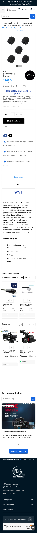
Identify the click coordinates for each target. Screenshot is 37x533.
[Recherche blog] (33, 399)
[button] (18, 444)
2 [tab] (18, 67)
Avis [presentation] (18, 184)
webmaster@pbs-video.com (13, 490)
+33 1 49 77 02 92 (9, 493)
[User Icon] (19, 9)
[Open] (2, 9)
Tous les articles (17, 451)
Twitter (10, 135)
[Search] (33, 16)
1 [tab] (16, 67)
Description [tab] (18, 177)
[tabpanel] (18, 49)
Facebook (5, 135)
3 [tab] (21, 67)
